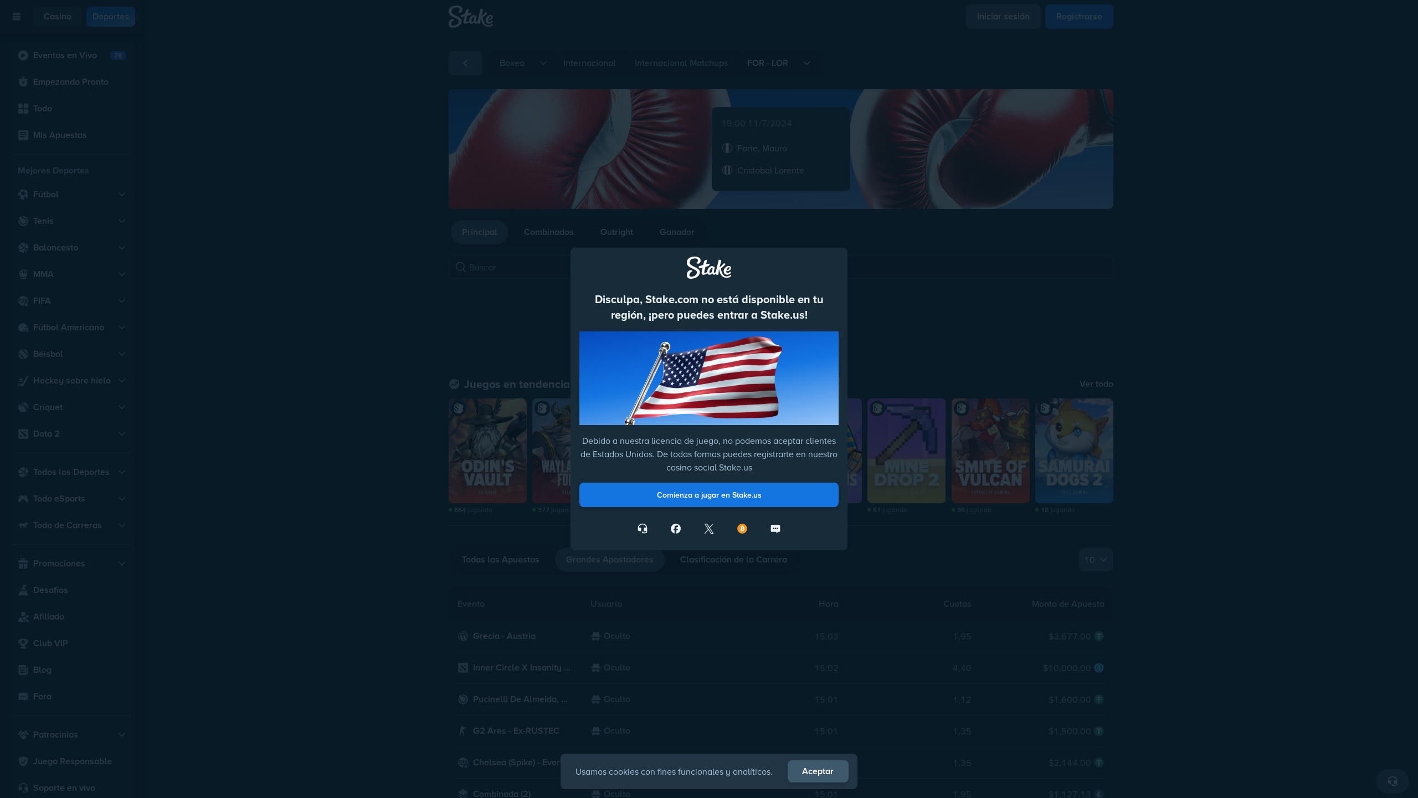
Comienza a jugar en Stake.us (709, 494)
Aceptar (818, 771)
